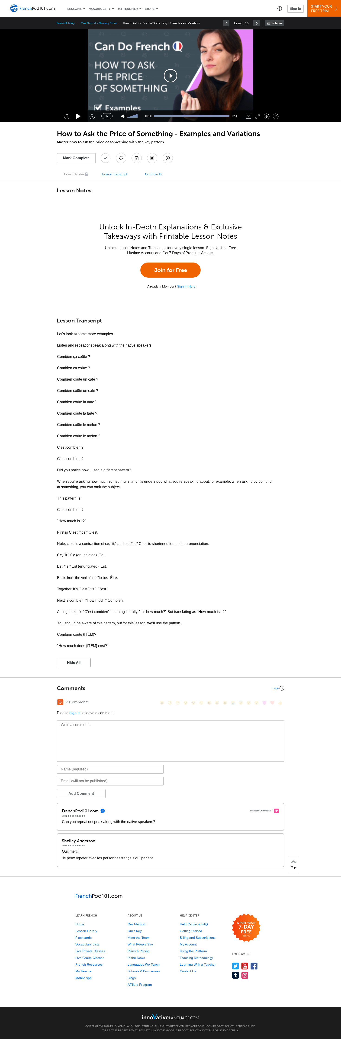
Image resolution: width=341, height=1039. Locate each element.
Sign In (295, 8)
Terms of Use (245, 1026)
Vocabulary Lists (87, 944)
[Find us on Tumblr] (235, 975)
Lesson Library (66, 23)
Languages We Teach (144, 964)
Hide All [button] (73, 663)
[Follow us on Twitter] (235, 966)
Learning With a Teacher (198, 964)
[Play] (78, 116)
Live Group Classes (89, 958)
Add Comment (81, 793)
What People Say (140, 944)
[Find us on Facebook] (254, 966)
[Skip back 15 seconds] (66, 116)
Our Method (136, 924)
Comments (153, 174)
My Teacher (128, 9)
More (149, 9)
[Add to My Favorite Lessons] (121, 158)
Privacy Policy (223, 1026)
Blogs (132, 978)
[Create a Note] (137, 158)
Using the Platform (193, 951)
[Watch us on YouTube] (244, 966)
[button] (279, 8)
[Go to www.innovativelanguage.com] (170, 1016)
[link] (226, 23)
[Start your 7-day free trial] (246, 928)
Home (79, 924)
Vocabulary (99, 9)
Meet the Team (139, 937)
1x (107, 116)
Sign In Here (186, 286)
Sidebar (276, 23)
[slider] (133, 116)
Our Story (135, 931)
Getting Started (191, 931)
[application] (170, 75)
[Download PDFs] (152, 158)
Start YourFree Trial (321, 8)
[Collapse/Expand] (170, 688)
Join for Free (170, 270)
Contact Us (188, 971)
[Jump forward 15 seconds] (92, 116)
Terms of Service (217, 1030)
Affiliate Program (140, 984)
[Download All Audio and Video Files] (168, 158)
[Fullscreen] (258, 116)
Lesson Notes (74, 174)
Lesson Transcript (114, 174)
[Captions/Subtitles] (248, 116)
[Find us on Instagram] (244, 975)
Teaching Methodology (196, 958)
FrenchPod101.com (198, 1026)
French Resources (89, 964)
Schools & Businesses (144, 971)
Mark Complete (76, 158)
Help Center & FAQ (194, 924)
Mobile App (83, 978)
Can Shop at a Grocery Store (99, 23)
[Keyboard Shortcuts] (276, 116)
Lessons (74, 9)
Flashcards (83, 937)
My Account (188, 944)
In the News (136, 958)
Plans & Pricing (139, 951)
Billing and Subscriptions (198, 937)
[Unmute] (123, 116)
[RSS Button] (60, 702)
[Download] (267, 116)
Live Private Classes (90, 951)
